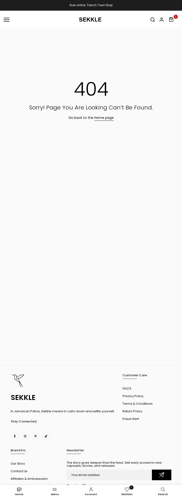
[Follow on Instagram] (25, 436)
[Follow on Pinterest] (36, 436)
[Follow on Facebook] (15, 436)
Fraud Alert (131, 419)
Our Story (18, 463)
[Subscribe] (161, 475)
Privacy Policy (133, 396)
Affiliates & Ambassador (29, 478)
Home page (104, 117)
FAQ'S (127, 388)
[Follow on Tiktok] (46, 436)
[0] (171, 19)
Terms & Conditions (138, 403)
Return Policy (132, 411)
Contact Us (19, 471)
